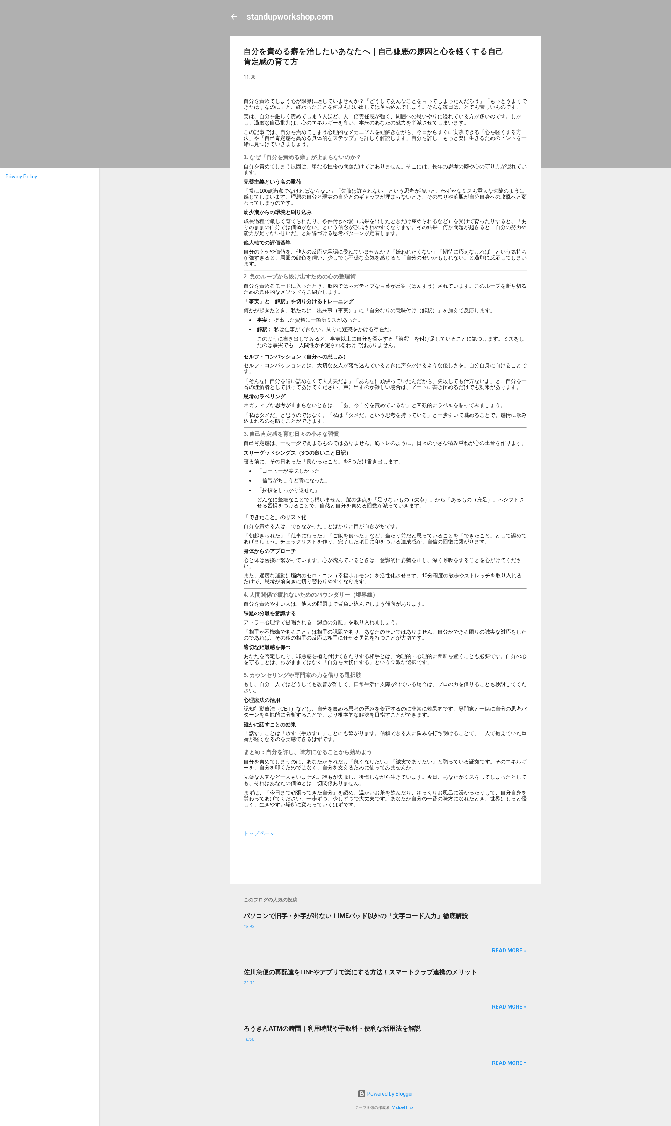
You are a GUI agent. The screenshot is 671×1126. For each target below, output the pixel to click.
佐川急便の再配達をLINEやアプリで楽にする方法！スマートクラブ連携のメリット (360, 972)
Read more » (509, 950)
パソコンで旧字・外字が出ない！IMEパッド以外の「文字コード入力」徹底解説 (356, 915)
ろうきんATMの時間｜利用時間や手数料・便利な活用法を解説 (332, 1028)
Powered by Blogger (389, 1094)
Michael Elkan (404, 1107)
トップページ (259, 833)
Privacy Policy (21, 176)
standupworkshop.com (289, 17)
